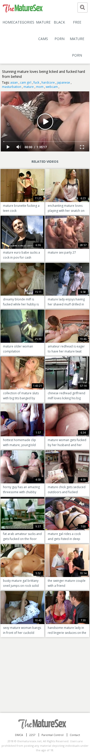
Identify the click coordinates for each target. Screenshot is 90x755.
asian (14, 82)
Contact (75, 734)
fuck (36, 82)
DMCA (19, 734)
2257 (32, 734)
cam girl (25, 82)
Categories (23, 22)
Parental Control (53, 734)
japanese (63, 82)
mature (29, 87)
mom (40, 87)
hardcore (48, 82)
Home (7, 22)
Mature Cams (43, 30)
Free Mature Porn (77, 39)
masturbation (11, 87)
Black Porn (59, 30)
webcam (52, 87)
